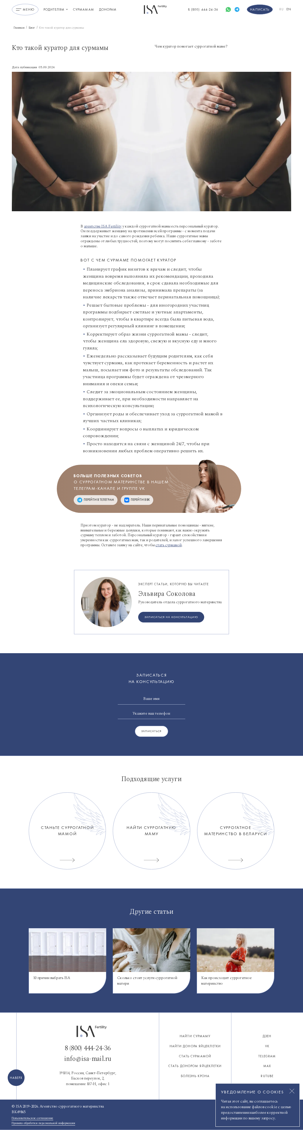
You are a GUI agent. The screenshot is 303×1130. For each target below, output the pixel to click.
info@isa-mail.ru (87, 1059)
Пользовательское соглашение (32, 1118)
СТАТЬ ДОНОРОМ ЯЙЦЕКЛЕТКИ (195, 1066)
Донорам (108, 9)
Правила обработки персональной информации (43, 1123)
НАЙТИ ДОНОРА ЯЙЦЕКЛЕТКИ (195, 1046)
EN (288, 9)
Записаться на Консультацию (171, 617)
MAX (267, 1066)
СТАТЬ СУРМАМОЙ (195, 1056)
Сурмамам (83, 9)
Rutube (267, 1076)
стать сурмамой (168, 545)
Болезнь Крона (195, 1076)
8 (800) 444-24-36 (88, 1048)
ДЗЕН (267, 1036)
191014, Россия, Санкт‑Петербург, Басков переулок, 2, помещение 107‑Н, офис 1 (87, 1078)
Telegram (267, 1056)
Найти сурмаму (195, 1036)
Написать (259, 9)
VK (267, 1046)
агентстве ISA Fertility (103, 226)
